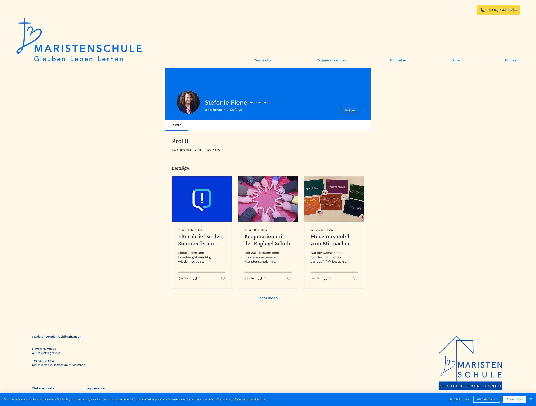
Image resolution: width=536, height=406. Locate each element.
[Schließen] (530, 399)
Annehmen (514, 399)
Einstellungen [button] (460, 399)
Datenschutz (43, 388)
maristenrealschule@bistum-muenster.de (58, 364)
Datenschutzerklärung (250, 399)
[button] (245, 60)
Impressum (95, 388)
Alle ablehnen (487, 399)
